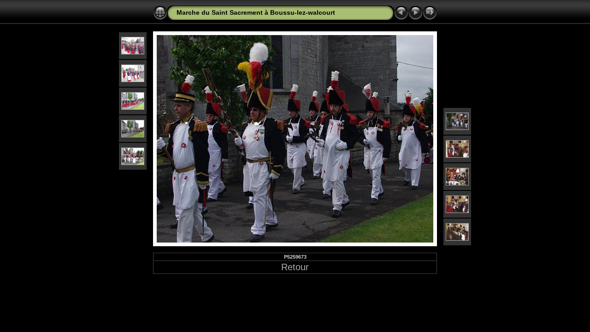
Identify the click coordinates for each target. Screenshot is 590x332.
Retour (295, 267)
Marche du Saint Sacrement (220, 12)
